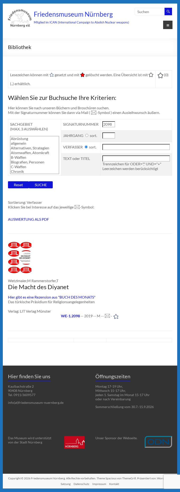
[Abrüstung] (34, 138)
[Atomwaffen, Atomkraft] (34, 152)
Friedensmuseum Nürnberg (73, 14)
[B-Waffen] (34, 157)
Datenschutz (81, 484)
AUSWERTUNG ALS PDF (28, 219)
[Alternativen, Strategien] (34, 148)
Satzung (66, 484)
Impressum (99, 484)
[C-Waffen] (34, 166)
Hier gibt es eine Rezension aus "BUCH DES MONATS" (51, 297)
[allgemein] (34, 143)
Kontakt (114, 484)
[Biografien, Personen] (34, 162)
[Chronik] (34, 171)
